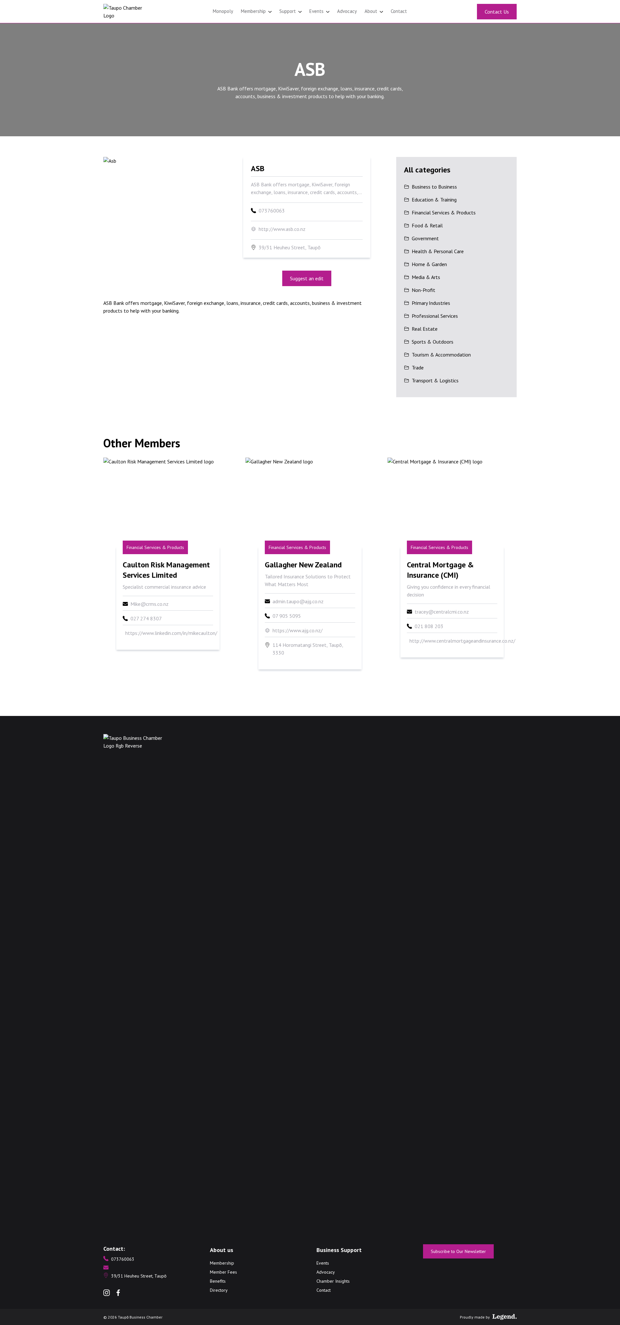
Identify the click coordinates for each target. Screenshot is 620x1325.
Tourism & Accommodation (441, 354)
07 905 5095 (287, 616)
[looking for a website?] (504, 1317)
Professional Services (435, 316)
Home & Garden (429, 264)
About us (221, 1250)
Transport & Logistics (435, 380)
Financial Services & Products (444, 212)
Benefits (218, 1281)
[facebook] (118, 1292)
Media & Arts (426, 277)
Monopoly (223, 11)
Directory (219, 1290)
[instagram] (106, 1292)
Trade (418, 367)
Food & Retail (427, 225)
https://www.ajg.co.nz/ (298, 630)
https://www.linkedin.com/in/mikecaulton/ (171, 633)
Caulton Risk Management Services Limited (166, 570)
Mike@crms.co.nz (149, 604)
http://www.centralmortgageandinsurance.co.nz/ (462, 640)
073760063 (272, 210)
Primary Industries (431, 303)
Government (425, 238)
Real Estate (425, 329)
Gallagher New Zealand (303, 565)
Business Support (339, 1250)
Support (288, 11)
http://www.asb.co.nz (282, 229)
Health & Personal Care (438, 251)
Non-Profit (423, 290)
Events (317, 11)
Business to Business (434, 186)
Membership (254, 11)
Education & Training (434, 199)
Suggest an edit (307, 278)
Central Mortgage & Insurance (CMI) (440, 570)
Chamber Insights (333, 1281)
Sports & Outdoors (432, 341)
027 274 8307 (146, 618)
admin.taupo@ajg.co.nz (298, 601)
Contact (399, 11)
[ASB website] (166, 192)
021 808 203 (429, 626)
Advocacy (347, 11)
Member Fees (223, 1272)
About (371, 11)
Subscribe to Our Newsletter (458, 1251)
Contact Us (497, 11)
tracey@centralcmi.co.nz (442, 611)
